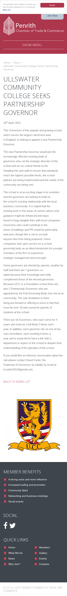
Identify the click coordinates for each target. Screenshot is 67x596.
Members (44, 547)
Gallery (43, 553)
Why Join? (14, 564)
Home (6, 62)
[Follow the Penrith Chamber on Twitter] (12, 526)
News (17, 62)
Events (43, 558)
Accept (52, 5)
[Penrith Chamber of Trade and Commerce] (33, 26)
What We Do (15, 553)
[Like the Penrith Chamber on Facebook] (5, 526)
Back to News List (16, 381)
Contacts (44, 564)
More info (7, 9)
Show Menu (32, 45)
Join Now (52, 15)
